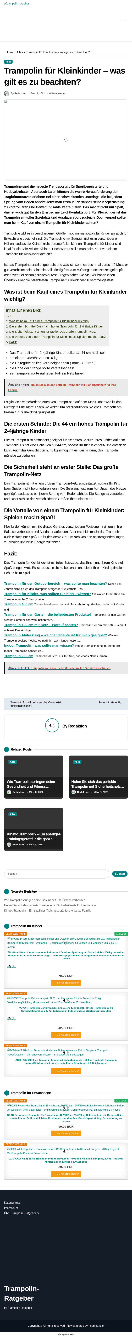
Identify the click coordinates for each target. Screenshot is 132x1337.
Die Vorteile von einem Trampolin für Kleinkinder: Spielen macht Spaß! (57, 337)
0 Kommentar (57, 93)
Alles (8, 61)
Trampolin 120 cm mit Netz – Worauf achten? (41, 625)
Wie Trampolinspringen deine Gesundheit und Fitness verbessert (31, 786)
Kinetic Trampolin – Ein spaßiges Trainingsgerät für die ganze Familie (34, 839)
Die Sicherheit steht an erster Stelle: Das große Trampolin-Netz (52, 331)
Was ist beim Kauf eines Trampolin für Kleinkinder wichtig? (49, 321)
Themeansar (96, 1325)
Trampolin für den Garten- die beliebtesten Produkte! (47, 614)
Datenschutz (12, 1202)
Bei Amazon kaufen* (68, 982)
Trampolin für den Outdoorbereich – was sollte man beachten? (55, 583)
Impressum (11, 1207)
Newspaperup (75, 1325)
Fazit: (13, 342)
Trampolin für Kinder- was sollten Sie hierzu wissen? (47, 594)
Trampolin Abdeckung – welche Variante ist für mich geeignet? (55, 635)
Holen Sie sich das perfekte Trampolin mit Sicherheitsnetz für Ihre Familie (95, 786)
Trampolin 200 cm (18, 656)
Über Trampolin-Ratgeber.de (22, 1213)
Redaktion (77, 726)
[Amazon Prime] (66, 966)
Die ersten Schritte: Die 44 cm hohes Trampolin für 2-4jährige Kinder (56, 326)
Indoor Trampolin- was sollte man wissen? (39, 645)
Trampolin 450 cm (18, 604)
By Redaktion (18, 93)
